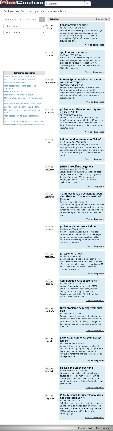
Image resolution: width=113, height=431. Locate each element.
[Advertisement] (24, 53)
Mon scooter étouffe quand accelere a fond (24, 121)
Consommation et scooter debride (20, 76)
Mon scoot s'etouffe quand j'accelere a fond (21, 117)
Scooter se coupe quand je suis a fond (21, 107)
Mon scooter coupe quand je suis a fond (22, 103)
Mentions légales (86, 428)
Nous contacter (103, 428)
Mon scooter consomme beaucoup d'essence (20, 87)
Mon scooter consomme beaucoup (20, 79)
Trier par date (102, 19)
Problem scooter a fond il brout (18, 94)
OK (87, 3)
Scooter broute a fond (14, 91)
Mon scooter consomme (15, 82)
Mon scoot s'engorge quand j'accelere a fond (22, 111)
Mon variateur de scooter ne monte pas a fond (23, 99)
